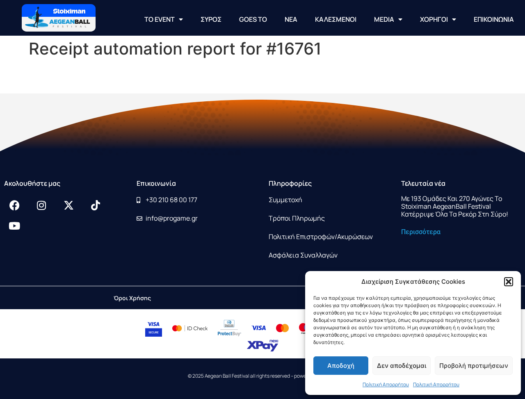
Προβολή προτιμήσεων (473, 365)
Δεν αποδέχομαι (401, 365)
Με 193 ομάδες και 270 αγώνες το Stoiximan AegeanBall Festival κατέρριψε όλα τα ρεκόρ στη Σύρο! (454, 206)
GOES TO (253, 19)
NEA (291, 19)
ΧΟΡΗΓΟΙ (434, 19)
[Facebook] (14, 205)
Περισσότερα (421, 232)
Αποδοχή (340, 365)
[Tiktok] (95, 205)
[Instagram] (41, 205)
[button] (508, 282)
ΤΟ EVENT (159, 19)
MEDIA (384, 19)
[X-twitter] (68, 205)
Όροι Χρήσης (132, 298)
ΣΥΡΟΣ (211, 19)
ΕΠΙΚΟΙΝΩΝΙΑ (494, 19)
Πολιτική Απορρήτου (386, 384)
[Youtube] (14, 225)
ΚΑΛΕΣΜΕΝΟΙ (335, 19)
